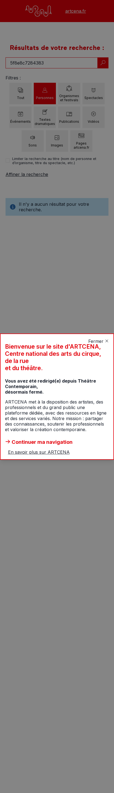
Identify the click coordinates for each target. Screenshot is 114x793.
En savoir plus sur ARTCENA (39, 452)
